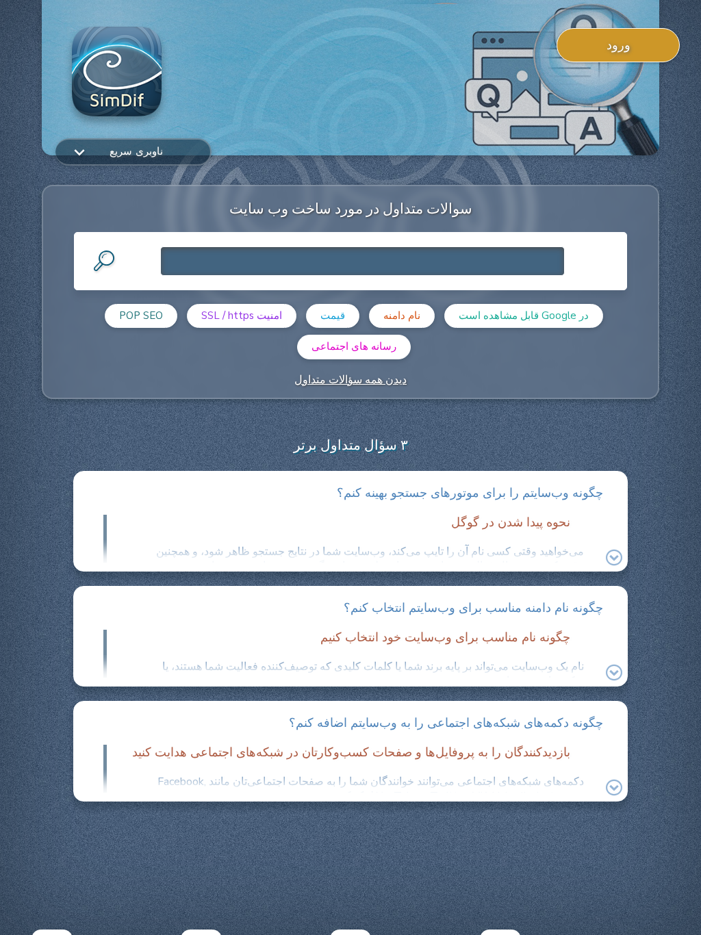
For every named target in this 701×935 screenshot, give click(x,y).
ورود (618, 45)
